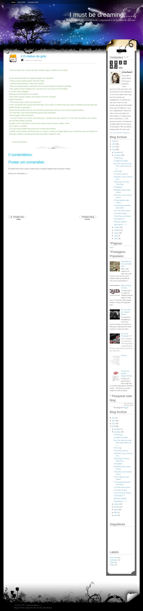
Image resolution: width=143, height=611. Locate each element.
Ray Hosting (48, 607)
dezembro (117, 152)
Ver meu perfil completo (120, 133)
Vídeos (112, 565)
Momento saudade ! (120, 222)
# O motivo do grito (33, 56)
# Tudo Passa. (118, 158)
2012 (114, 144)
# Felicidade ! (118, 187)
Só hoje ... (124, 355)
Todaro (112, 562)
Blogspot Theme (19, 607)
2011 (114, 147)
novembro (117, 155)
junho (116, 239)
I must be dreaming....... (103, 14)
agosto (116, 233)
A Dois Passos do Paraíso (122, 216)
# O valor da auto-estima (122, 211)
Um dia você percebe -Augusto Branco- (127, 373)
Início (112, 247)
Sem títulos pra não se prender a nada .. (126, 263)
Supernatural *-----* (120, 225)
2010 (114, 150)
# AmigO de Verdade (121, 161)
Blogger (125, 408)
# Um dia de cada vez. (121, 174)
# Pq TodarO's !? (119, 219)
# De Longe (118, 171)
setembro (117, 230)
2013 (114, 141)
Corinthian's (114, 560)
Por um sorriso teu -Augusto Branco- (126, 312)
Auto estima (114, 558)
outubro (116, 227)
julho (116, 236)
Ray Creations (38, 607)
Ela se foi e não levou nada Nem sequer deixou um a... (122, 166)
